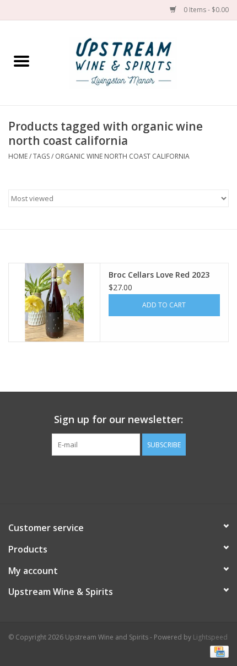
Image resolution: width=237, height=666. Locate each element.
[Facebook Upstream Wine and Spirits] (108, 478)
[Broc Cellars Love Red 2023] (54, 302)
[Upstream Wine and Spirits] (140, 62)
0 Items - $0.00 (205, 9)
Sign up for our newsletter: (118, 419)
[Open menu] (21, 61)
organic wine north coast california (122, 156)
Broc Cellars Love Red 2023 (159, 274)
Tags (41, 156)
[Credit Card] (217, 651)
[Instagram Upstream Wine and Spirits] (128, 478)
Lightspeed (210, 637)
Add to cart (164, 305)
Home (18, 156)
